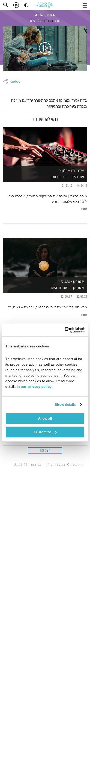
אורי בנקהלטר (58, 288)
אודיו (84, 209)
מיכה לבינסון (58, 177)
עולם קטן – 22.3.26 (72, 282)
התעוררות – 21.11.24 (45, 15)
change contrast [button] (26, 5)
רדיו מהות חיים (44, 5)
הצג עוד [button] (45, 450)
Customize (42, 432)
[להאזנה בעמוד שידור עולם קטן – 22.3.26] (45, 257)
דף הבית (78, 464)
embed (15, 82)
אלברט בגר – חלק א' (71, 171)
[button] (85, 5)
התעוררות (49, 21)
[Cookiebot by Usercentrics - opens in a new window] (65, 330)
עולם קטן (78, 288)
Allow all (45, 418)
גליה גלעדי (35, 21)
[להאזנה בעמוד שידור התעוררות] (45, 48)
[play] (16, 5)
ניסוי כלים (78, 177)
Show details (65, 404)
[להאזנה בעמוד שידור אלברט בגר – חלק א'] (45, 146)
